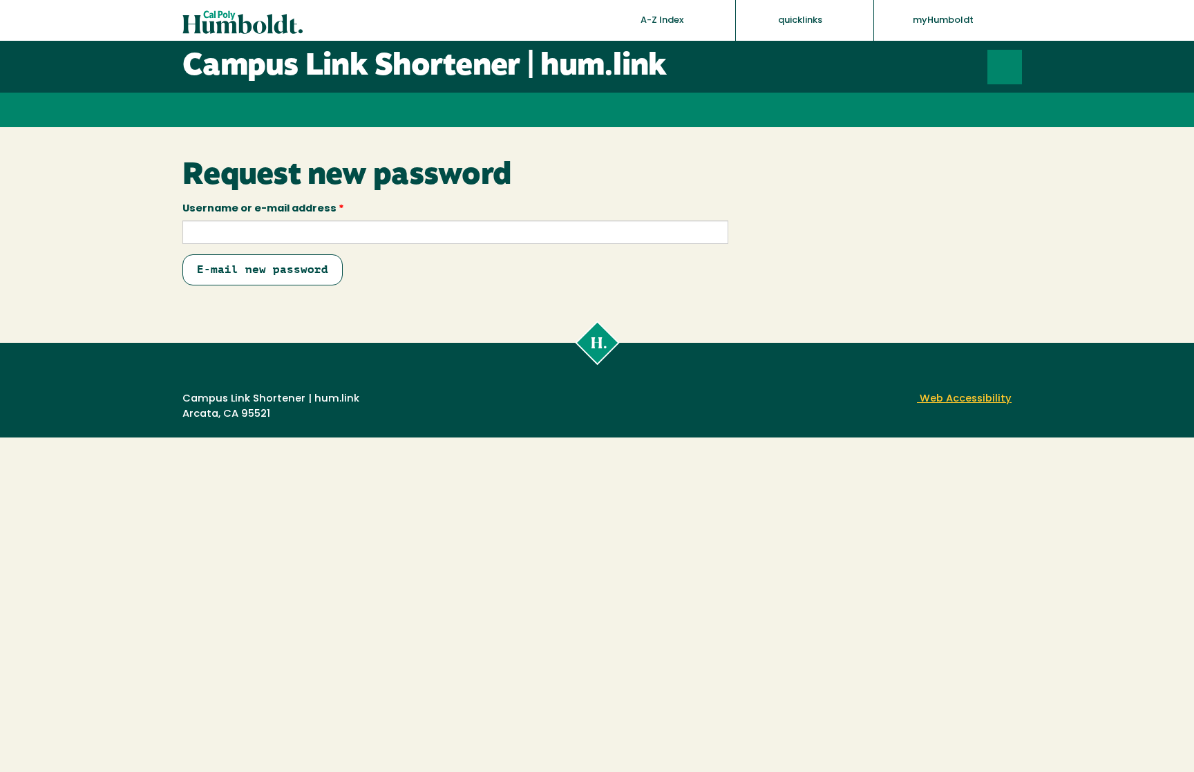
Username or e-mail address (263, 209)
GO (1021, 67)
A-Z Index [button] (663, 20)
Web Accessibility (964, 399)
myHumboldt (943, 20)
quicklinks (801, 20)
